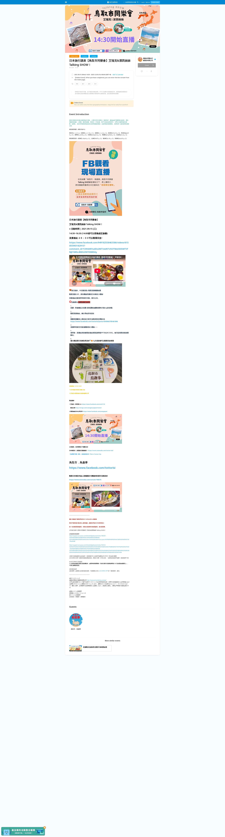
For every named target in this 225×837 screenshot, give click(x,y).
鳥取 (77, 84)
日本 (95, 84)
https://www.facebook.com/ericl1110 (93, 404)
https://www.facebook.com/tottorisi (92, 468)
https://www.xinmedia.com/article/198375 (85, 480)
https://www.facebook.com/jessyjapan (95, 411)
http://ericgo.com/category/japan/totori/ (89, 408)
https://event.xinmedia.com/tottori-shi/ (100, 450)
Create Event (155, 2)
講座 (89, 84)
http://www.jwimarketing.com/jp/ (96, 580)
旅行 (83, 84)
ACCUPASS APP (103, 571)
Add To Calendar (117, 75)
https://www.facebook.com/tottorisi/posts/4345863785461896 (94, 321)
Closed (147, 65)
